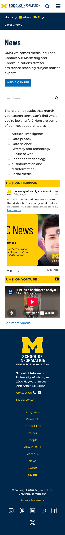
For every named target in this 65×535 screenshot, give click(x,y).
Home (9, 17)
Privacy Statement (32, 500)
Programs (32, 412)
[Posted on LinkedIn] (56, 193)
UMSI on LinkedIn (21, 183)
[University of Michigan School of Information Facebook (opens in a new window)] (54, 511)
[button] (6, 232)
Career (32, 433)
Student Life (32, 426)
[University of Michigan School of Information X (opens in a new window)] (32, 523)
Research (32, 419)
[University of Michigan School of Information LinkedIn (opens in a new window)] (32, 511)
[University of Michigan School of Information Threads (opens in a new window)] (21, 511)
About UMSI (32, 447)
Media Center (18, 82)
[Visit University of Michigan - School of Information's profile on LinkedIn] (9, 193)
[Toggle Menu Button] (58, 6)
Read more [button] (14, 210)
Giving (32, 475)
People (32, 440)
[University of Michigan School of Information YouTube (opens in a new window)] (43, 511)
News (32, 461)
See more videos (18, 323)
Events (32, 468)
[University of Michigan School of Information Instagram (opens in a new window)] (11, 511)
